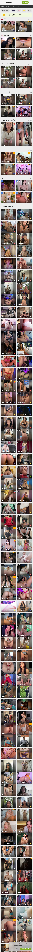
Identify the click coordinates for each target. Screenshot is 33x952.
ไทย (5, 19)
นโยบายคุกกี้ (19, 945)
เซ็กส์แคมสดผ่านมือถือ (8, 120)
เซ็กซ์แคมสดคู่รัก (6, 92)
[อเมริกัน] (18, 10)
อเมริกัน (6, 35)
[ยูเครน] (24, 10)
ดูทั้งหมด (30, 19)
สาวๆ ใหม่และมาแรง (7, 150)
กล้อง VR (4, 178)
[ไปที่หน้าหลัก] (10, 2)
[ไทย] (13, 10)
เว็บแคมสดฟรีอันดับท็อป (8, 64)
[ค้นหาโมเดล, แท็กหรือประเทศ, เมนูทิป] (30, 6)
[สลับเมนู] (2, 2)
